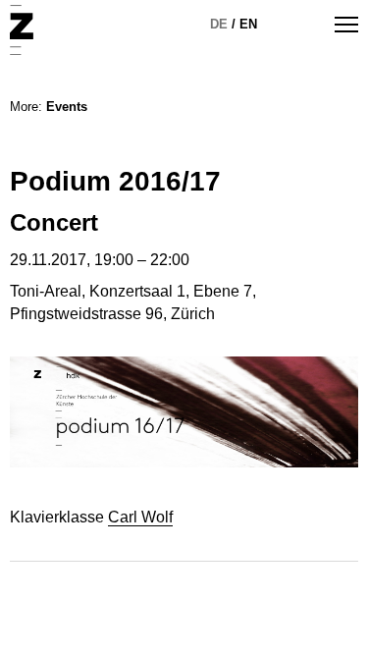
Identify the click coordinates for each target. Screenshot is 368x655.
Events (66, 106)
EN (248, 24)
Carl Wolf (140, 517)
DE (219, 24)
